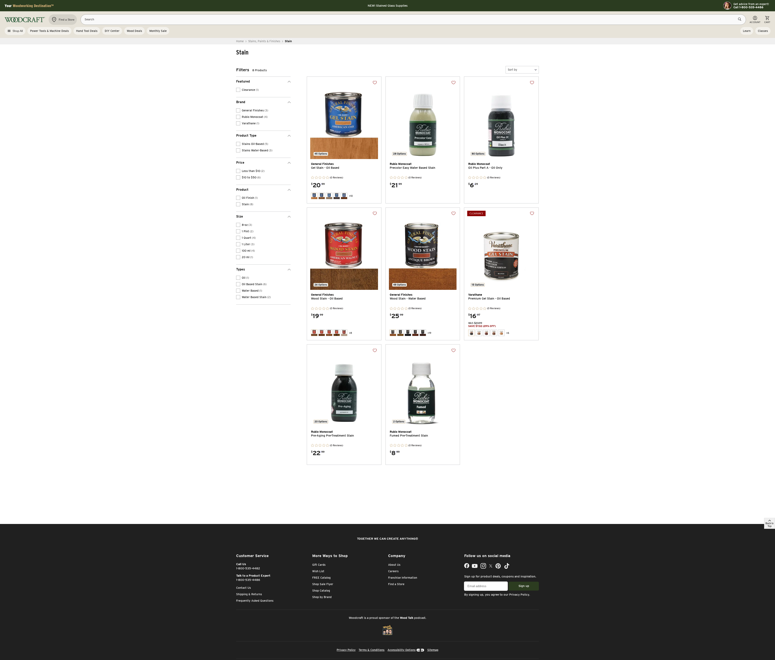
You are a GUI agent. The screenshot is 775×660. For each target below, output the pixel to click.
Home (240, 41)
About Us (394, 564)
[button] (522, 69)
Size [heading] (239, 216)
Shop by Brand (322, 597)
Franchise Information (402, 577)
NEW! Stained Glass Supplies (387, 5)
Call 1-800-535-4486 (748, 7)
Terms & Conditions (371, 650)
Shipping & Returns (249, 594)
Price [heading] (240, 162)
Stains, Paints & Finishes (264, 41)
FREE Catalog (321, 577)
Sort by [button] (512, 69)
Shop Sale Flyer (322, 584)
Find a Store (396, 584)
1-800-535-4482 (248, 568)
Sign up (523, 586)
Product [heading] (242, 190)
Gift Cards (319, 564)
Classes (763, 30)
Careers (393, 571)
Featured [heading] (243, 81)
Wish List (318, 571)
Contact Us (243, 587)
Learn (747, 30)
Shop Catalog (321, 590)
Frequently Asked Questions (254, 600)
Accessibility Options (402, 650)
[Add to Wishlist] (375, 82)
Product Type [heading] (246, 135)
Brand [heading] (240, 102)
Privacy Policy (519, 594)
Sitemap (432, 650)
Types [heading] (240, 269)
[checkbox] (238, 90)
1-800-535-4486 (248, 580)
